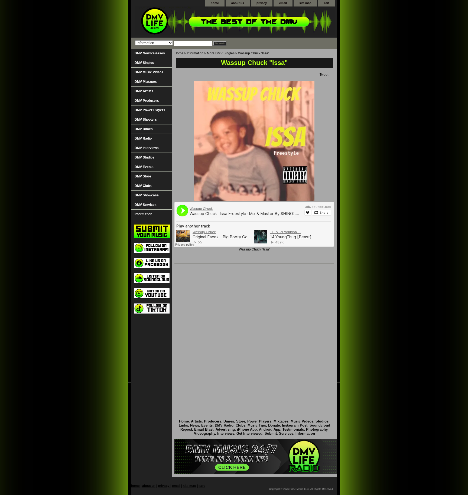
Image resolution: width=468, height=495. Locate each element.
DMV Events (144, 167)
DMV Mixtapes (146, 82)
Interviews (225, 433)
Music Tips (257, 425)
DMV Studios (144, 157)
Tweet (324, 75)
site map (305, 3)
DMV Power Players (150, 110)
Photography (316, 429)
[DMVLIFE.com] (198, 22)
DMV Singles (144, 63)
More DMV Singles (221, 53)
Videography (204, 433)
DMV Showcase (147, 195)
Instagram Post (294, 425)
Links (183, 425)
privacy (261, 3)
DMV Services (146, 205)
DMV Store (143, 176)
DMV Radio (143, 138)
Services (286, 433)
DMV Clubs (143, 186)
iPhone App (247, 429)
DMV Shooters (146, 119)
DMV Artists (144, 91)
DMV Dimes (144, 129)
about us (237, 3)
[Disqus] (254, 335)
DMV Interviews (147, 148)
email (283, 3)
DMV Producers (147, 101)
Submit (271, 433)
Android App (269, 429)
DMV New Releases (150, 53)
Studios (322, 421)
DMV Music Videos (149, 72)
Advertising (225, 429)
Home (178, 53)
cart (326, 3)
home (215, 3)
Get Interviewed (249, 433)
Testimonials (293, 429)
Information (195, 53)
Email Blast (203, 429)
